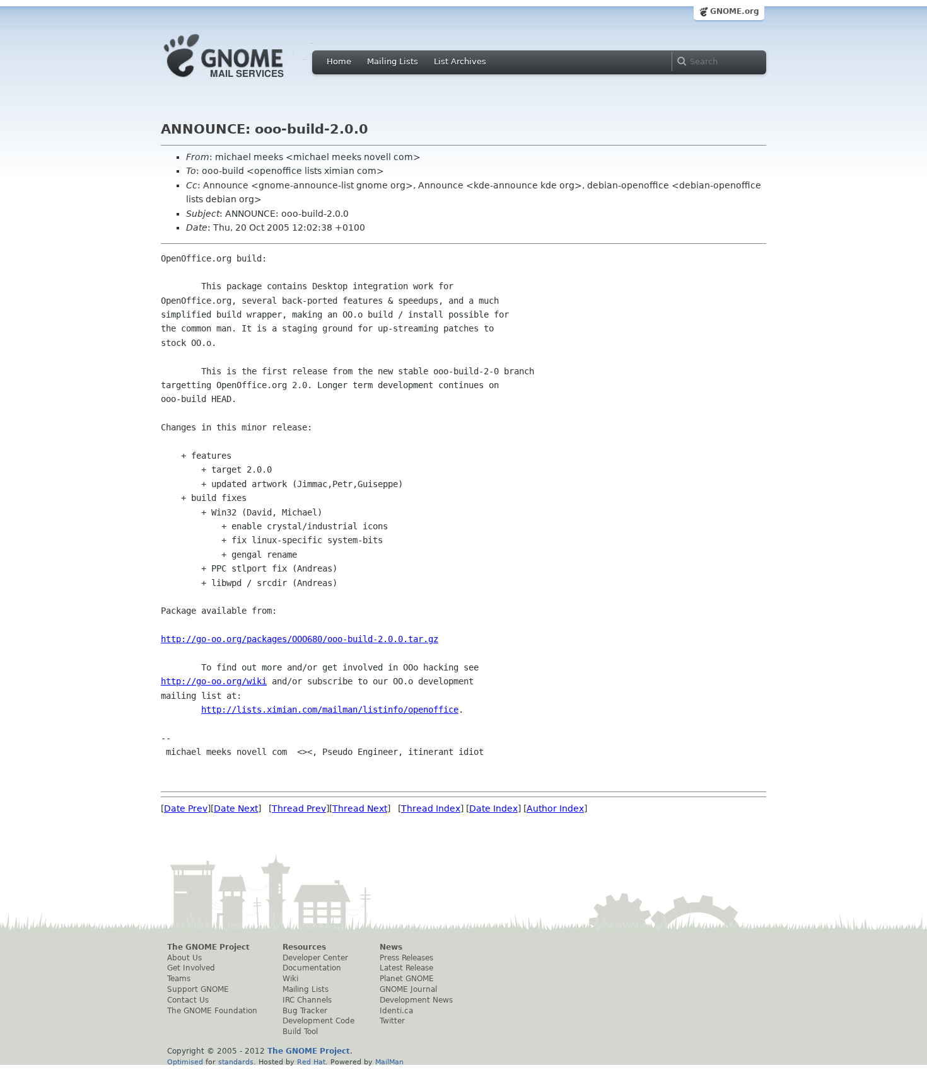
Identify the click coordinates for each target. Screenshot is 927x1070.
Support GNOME (198, 989)
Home (339, 61)
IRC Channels (307, 1000)
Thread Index (430, 808)
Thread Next (359, 808)
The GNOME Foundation (212, 1010)
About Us (184, 957)
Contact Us (188, 1000)
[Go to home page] (242, 80)
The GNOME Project (208, 947)
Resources (304, 947)
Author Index (555, 808)
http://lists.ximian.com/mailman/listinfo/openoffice (329, 710)
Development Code (318, 1020)
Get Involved (191, 968)
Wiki (290, 978)
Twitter (392, 1020)
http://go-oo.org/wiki (214, 681)
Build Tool (300, 1031)
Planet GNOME (407, 978)
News (391, 947)
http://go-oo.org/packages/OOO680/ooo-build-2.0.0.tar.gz (299, 639)
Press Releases (406, 957)
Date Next (236, 808)
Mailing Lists (392, 61)
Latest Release (406, 968)
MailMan (389, 1062)
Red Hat (311, 1062)
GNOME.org (734, 11)
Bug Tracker (305, 1010)
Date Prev (185, 808)
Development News (416, 1000)
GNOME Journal (408, 989)
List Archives (460, 61)
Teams (178, 978)
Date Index (493, 808)
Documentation (312, 968)
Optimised (185, 1062)
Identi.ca (396, 1010)
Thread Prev (299, 808)
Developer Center (315, 957)
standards (236, 1062)
